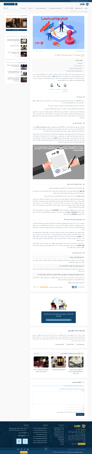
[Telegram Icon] (24, 449)
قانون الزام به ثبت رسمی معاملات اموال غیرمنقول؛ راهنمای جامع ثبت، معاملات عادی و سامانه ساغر (13, 79)
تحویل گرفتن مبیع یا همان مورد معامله (74, 71)
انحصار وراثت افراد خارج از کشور (58, 369)
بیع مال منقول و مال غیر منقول (76, 68)
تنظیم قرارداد (55, 210)
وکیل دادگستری (80, 245)
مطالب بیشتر (36, 353)
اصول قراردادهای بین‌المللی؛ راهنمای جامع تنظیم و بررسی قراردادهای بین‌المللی (33, 440)
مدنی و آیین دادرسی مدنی (80, 51)
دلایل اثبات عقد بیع (78, 66)
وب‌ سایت (82, 410)
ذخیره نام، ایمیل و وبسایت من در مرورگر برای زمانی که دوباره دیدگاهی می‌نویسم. (70, 412)
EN (4, 8)
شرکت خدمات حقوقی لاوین (80, 429)
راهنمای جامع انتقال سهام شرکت (41, 434)
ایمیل (83, 408)
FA (7, 8)
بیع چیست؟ (79, 63)
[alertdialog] (46, 452)
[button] (80, 287)
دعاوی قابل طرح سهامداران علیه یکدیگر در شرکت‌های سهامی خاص (35, 428)
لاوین (86, 11)
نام (83, 406)
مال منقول (82, 191)
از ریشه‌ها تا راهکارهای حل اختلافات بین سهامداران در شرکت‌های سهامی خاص (33, 430)
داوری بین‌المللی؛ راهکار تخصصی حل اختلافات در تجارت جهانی (36, 436)
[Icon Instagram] (21, 449)
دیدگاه (83, 390)
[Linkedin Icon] (28, 449)
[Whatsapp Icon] (18, 449)
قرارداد (55, 138)
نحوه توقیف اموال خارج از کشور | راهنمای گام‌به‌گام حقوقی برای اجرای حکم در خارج (76, 371)
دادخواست (79, 236)
